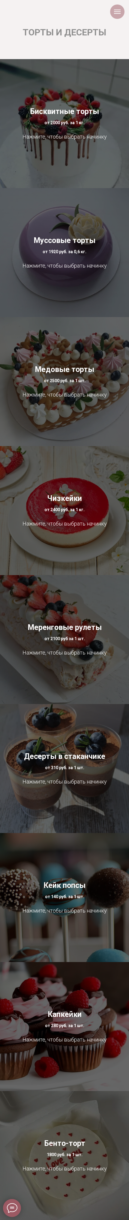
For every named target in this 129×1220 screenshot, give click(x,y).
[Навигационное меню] (117, 12)
